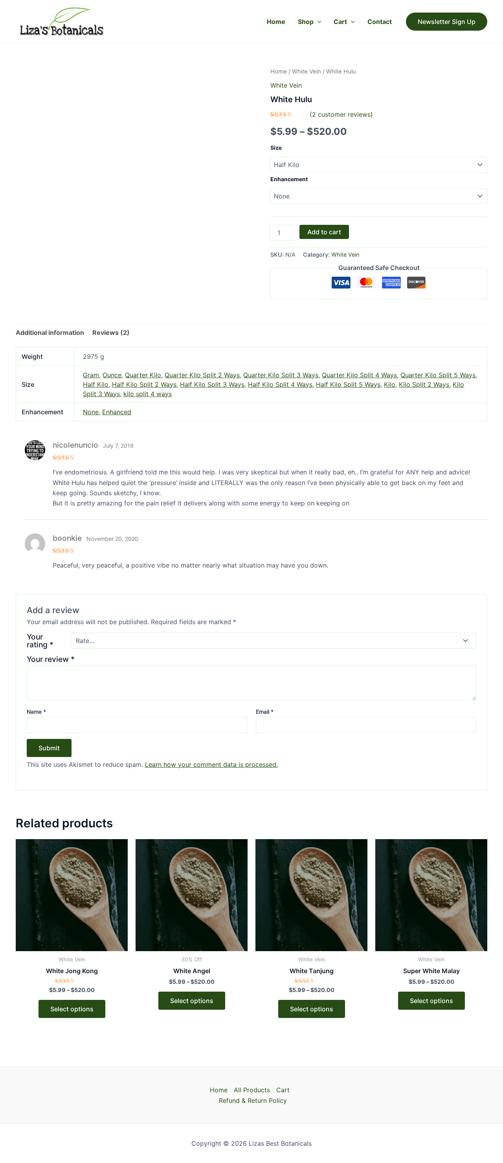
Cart (340, 22)
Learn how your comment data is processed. (211, 764)
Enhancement (289, 179)
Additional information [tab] (50, 332)
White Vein (306, 71)
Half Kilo (95, 384)
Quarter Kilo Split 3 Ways (280, 375)
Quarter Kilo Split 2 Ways (202, 375)
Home (276, 22)
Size (276, 147)
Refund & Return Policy (253, 1100)
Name (36, 711)
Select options (72, 1009)
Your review (51, 659)
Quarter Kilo (143, 375)
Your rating (40, 641)
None (91, 412)
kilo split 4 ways (147, 394)
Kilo (389, 384)
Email (265, 711)
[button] (317, 21)
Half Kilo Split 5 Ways (348, 384)
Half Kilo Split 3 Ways (212, 384)
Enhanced (116, 412)
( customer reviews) (341, 114)
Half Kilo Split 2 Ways (144, 384)
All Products (252, 1090)
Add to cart (324, 232)
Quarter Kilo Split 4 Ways (359, 375)
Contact (379, 22)
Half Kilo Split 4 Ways (280, 384)
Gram (91, 375)
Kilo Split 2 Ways (424, 384)
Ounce (112, 375)
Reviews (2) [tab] (111, 332)
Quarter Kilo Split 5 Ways (437, 375)
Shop (306, 22)
